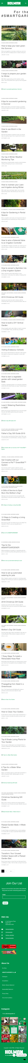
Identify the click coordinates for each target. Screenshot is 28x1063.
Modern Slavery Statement (8, 985)
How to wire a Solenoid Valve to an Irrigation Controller (13, 241)
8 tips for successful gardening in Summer (13, 102)
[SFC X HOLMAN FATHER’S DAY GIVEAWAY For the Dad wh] (5, 1021)
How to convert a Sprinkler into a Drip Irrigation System (13, 269)
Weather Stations (14, 430)
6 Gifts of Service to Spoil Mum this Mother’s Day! (11, 491)
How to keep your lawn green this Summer (13, 47)
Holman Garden (5, 42)
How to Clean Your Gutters (12, 711)
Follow (8, 1013)
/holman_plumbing (10, 935)
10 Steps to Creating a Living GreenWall (13, 518)
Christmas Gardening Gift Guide (11, 798)
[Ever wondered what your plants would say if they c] (14, 1021)
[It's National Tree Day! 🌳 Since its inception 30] (22, 1038)
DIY (2, 209)
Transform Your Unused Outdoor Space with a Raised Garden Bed (13, 856)
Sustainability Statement (7, 989)
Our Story (4, 968)
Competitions (5, 980)
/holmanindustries (10, 929)
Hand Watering (9, 292)
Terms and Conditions (7, 997)
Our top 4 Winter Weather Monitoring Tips (11, 158)
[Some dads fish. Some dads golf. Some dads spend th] (22, 1021)
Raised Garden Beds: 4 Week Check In (13, 825)
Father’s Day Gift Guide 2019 (13, 433)
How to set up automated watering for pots (11, 574)
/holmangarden (9, 932)
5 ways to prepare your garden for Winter (13, 74)
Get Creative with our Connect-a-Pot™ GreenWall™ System (13, 462)
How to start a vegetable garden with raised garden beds (12, 379)
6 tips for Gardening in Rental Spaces (13, 213)
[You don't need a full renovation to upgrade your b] (22, 1030)
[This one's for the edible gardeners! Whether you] (5, 1038)
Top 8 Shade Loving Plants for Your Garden (13, 740)
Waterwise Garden (13, 42)
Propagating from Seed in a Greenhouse (12, 685)
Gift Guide (3, 292)
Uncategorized (4, 487)
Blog (8, 972)
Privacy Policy (5, 993)
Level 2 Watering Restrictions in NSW (13, 406)
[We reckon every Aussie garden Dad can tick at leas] (14, 1030)
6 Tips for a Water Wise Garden (11, 768)
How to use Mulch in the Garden (11, 130)
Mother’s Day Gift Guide (11, 629)
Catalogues (4, 976)
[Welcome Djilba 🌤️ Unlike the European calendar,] (14, 1038)
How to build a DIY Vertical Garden (12, 323)
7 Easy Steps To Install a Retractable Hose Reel (11, 657)
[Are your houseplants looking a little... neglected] (5, 1030)
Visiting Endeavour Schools (12, 349)
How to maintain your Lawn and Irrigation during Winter (12, 185)
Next (11, 871)
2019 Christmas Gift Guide (12, 297)
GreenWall (5, 209)
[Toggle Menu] (2, 3)
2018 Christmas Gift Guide (12, 601)
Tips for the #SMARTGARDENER (10, 546)
